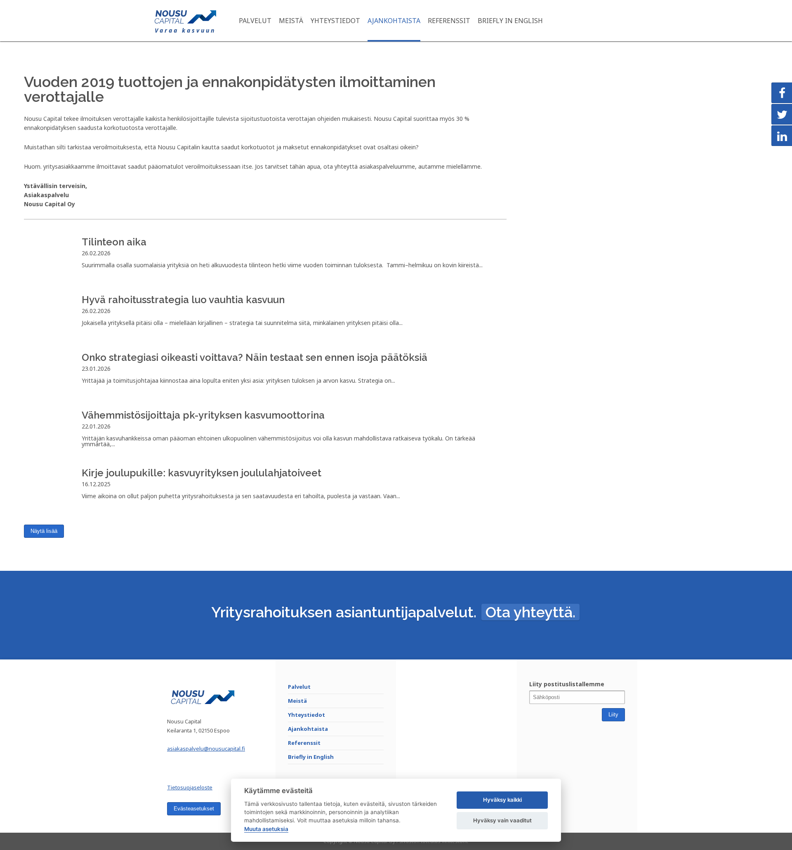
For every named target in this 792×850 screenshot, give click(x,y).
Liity (613, 714)
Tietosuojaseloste (189, 787)
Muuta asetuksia (266, 829)
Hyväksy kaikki (502, 799)
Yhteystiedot (335, 20)
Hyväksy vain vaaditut (502, 820)
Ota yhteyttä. (530, 612)
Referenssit (449, 20)
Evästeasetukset (194, 808)
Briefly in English (510, 20)
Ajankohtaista (394, 20)
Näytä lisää (44, 531)
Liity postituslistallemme (566, 684)
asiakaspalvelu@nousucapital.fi (206, 748)
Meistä (291, 20)
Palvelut (255, 20)
